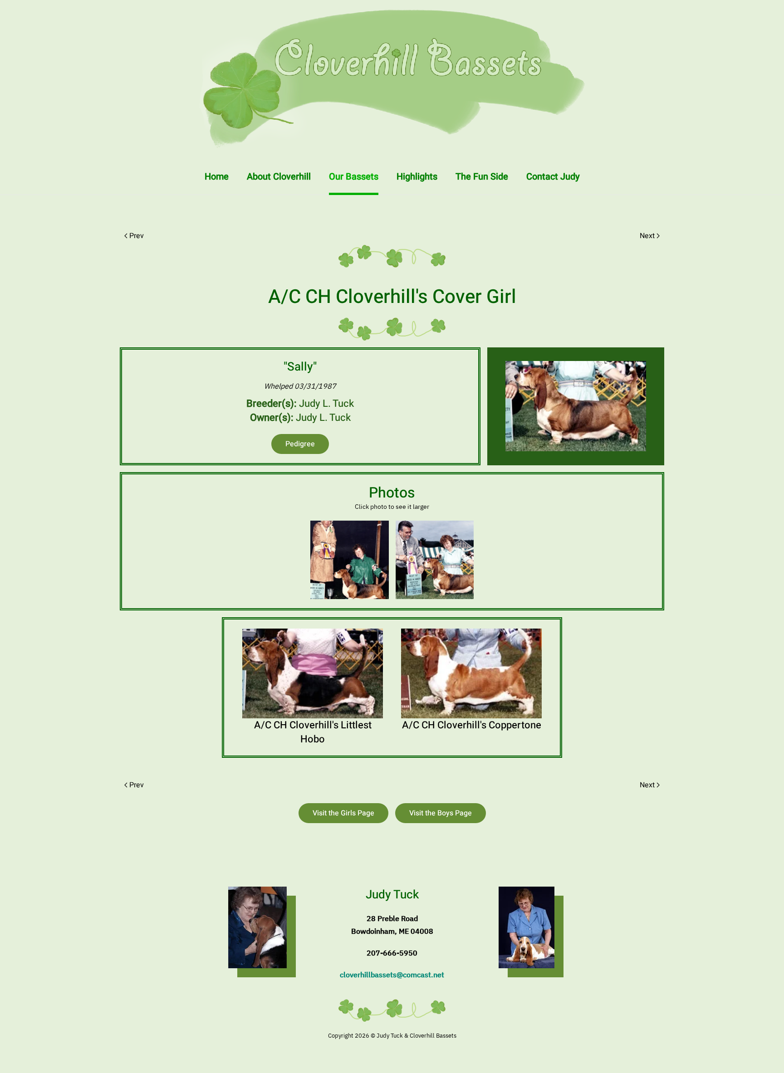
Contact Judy (553, 176)
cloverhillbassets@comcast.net (392, 974)
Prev (136, 235)
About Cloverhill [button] (279, 176)
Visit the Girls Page (343, 813)
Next (647, 235)
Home (217, 176)
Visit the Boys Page (440, 813)
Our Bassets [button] (353, 176)
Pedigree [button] (300, 444)
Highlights (417, 176)
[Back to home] (392, 79)
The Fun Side (482, 176)
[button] (349, 560)
